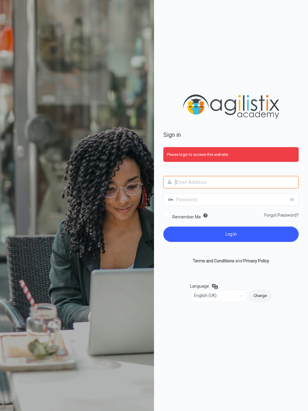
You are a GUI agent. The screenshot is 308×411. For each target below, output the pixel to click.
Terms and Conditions (213, 260)
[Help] (205, 215)
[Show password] (293, 199)
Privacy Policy (256, 260)
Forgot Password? (281, 215)
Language (199, 286)
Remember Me (186, 217)
